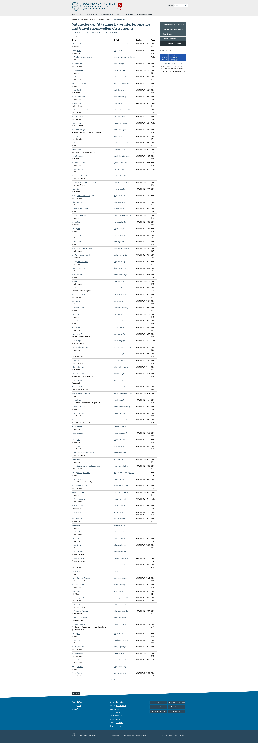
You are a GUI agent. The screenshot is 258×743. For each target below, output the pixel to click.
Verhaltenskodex (176, 707)
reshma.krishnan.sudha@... (123, 347)
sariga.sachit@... (120, 538)
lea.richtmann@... (120, 519)
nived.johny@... (119, 281)
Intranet (158, 707)
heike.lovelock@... (120, 387)
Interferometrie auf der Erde (173, 25)
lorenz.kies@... (119, 321)
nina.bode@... (119, 103)
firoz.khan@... (119, 314)
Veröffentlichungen (170, 39)
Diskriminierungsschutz (158, 711)
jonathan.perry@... (120, 499)
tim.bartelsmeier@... (121, 70)
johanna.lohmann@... (121, 367)
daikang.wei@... (119, 653)
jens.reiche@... (119, 512)
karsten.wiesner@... (121, 673)
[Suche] (186, 5)
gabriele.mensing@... (121, 420)
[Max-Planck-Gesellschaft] (75, 735)
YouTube (77, 709)
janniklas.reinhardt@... (122, 248)
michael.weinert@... (121, 660)
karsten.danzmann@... (122, 182)
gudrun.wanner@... (120, 624)
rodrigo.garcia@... (120, 209)
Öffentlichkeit (115, 719)
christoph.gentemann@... (123, 215)
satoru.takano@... (120, 585)
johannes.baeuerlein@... (122, 83)
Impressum (115, 736)
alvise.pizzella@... (120, 505)
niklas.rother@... (119, 532)
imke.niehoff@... (119, 459)
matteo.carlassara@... (122, 143)
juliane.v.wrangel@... (121, 611)
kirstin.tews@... (119, 591)
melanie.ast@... (119, 64)
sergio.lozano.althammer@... (124, 393)
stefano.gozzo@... (120, 235)
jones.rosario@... (120, 525)
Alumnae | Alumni (116, 723)
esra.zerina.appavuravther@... (124, 57)
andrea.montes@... (120, 453)
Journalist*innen (116, 716)
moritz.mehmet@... (120, 413)
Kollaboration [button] (166, 50)
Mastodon (77, 706)
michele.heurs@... (120, 262)
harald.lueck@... (119, 400)
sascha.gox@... (119, 229)
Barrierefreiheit (126, 736)
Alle (115, 33)
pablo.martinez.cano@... (122, 407)
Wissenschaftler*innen (118, 706)
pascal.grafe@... (119, 242)
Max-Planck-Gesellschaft (177, 702)
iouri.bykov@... (119, 136)
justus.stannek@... (120, 578)
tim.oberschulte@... (121, 466)
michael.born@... (120, 116)
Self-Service (176, 711)
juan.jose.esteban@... (121, 196)
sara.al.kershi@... (120, 51)
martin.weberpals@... (121, 640)
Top (77, 694)
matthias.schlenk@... (121, 558)
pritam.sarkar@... (120, 545)
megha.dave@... (119, 189)
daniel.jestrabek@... (121, 275)
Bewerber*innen (116, 726)
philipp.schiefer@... (120, 552)
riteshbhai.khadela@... (122, 308)
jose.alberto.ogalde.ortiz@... (124, 473)
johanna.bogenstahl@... (122, 110)
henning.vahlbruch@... (122, 598)
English (170, 5)
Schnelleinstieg (117, 702)
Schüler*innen (115, 712)
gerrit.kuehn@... (119, 354)
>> (118, 679)
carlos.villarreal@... (120, 176)
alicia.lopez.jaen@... (121, 374)
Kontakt (158, 702)
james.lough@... (119, 380)
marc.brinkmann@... (121, 123)
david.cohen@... (119, 169)
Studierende (114, 709)
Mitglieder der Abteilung (172, 43)
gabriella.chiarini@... (121, 163)
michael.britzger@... (121, 130)
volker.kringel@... (120, 341)
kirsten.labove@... (120, 360)
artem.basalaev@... (121, 77)
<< (109, 679)
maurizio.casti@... (120, 149)
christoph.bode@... (120, 97)
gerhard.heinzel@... (121, 255)
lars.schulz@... (119, 571)
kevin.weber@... (119, 634)
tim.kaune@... (119, 288)
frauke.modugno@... (121, 433)
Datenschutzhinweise (139, 736)
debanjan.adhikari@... (122, 44)
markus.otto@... (119, 479)
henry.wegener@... (120, 647)
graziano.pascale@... (121, 492)
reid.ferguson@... (120, 202)
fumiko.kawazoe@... (121, 294)
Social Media (78, 702)
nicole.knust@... (119, 327)
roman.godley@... (120, 222)
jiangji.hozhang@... (121, 268)
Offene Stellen (119, 14)
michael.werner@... (120, 667)
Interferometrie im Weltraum (174, 29)
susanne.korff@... (120, 334)
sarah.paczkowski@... (122, 486)
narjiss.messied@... (121, 426)
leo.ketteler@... (119, 301)
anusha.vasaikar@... (121, 604)
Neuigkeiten (167, 34)
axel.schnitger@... (120, 565)
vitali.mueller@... (120, 446)
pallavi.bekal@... (120, 90)
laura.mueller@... (120, 440)
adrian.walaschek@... (121, 618)
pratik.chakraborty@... (122, 156)
